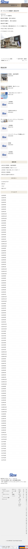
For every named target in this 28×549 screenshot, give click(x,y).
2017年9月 (3, 441)
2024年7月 (3, 252)
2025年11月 (4, 216)
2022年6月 (3, 310)
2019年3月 (3, 400)
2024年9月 (3, 248)
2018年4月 (3, 425)
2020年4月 (3, 370)
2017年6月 (3, 448)
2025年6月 (3, 227)
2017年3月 (3, 455)
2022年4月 (3, 315)
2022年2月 (3, 319)
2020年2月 (3, 374)
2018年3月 (3, 427)
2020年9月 (3, 358)
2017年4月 (3, 453)
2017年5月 (3, 450)
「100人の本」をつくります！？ (15, 92)
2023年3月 (3, 289)
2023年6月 (3, 282)
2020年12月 (4, 351)
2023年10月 (4, 273)
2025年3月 (3, 234)
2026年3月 (3, 206)
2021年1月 (3, 349)
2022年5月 (3, 312)
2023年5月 (3, 285)
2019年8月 (3, 388)
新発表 (9, 143)
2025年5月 (3, 229)
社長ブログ (3, 188)
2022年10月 (4, 301)
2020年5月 (3, 367)
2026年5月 (3, 202)
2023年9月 (3, 275)
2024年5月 (3, 257)
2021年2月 (3, 347)
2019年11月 (4, 381)
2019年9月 (3, 386)
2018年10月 (4, 411)
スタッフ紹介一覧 (19, 491)
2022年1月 (3, 321)
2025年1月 (3, 239)
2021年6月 (3, 338)
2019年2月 (3, 402)
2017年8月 (3, 443)
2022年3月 (3, 317)
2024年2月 (3, 264)
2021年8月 (3, 333)
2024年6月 (3, 255)
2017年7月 (3, 446)
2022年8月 (3, 305)
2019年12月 (4, 379)
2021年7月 (3, 335)
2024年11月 (4, 243)
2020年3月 (3, 372)
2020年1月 (3, 377)
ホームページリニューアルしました (15, 119)
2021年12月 (4, 324)
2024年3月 (3, 262)
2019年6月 (3, 393)
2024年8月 (3, 250)
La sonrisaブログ (5, 181)
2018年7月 (3, 418)
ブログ (2, 186)
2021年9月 (3, 331)
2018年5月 (3, 423)
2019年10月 (4, 384)
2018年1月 (3, 432)
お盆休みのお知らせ (12, 110)
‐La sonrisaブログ (19, 504)
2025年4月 (3, 232)
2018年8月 (3, 416)
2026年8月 (3, 195)
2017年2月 (3, 457)
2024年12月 (4, 241)
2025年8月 (3, 223)
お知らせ (3, 183)
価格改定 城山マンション (14, 86)
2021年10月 (4, 328)
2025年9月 (3, 220)
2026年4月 (3, 204)
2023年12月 (4, 269)
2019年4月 (3, 397)
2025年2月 (3, 236)
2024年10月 (4, 246)
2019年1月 (3, 404)
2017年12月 (4, 434)
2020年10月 (4, 356)
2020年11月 (4, 354)
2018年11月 (4, 409)
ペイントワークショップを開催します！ (16, 134)
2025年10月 (4, 218)
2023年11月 (4, 271)
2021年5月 (3, 340)
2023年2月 (3, 292)
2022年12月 (4, 296)
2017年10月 (4, 439)
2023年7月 (3, 280)
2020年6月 (3, 365)
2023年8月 (3, 278)
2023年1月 (3, 294)
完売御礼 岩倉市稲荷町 (13, 74)
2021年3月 (3, 344)
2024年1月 (3, 266)
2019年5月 (3, 395)
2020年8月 (3, 361)
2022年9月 (3, 303)
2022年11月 (4, 298)
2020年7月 (3, 363)
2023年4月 (3, 287)
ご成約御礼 (10, 101)
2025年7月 (3, 225)
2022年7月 (3, 308)
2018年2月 (3, 430)
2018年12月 (4, 407)
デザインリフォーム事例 (14, 491)
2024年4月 (3, 259)
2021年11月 (4, 326)
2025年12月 (4, 213)
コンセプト (4, 489)
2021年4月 (3, 342)
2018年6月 (3, 420)
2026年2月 (3, 209)
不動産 (13, 494)
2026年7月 (3, 197)
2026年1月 (3, 211)
